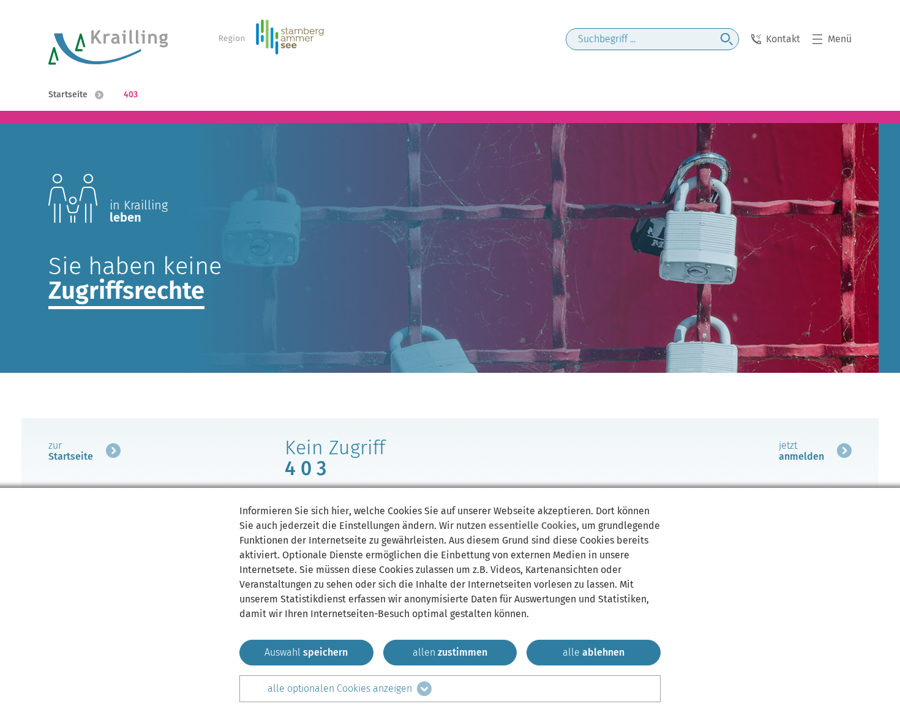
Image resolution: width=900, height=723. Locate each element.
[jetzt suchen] (726, 39)
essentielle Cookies (533, 525)
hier (340, 511)
